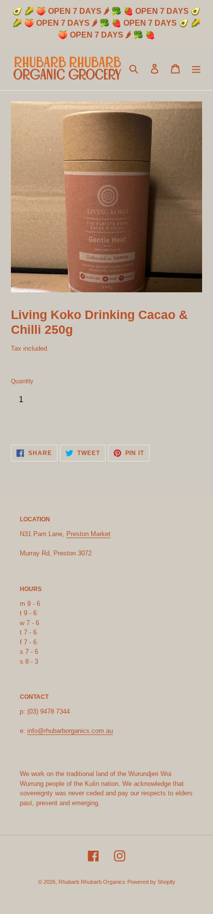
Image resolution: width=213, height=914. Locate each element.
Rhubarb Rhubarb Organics (91, 882)
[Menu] (196, 68)
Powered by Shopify (151, 882)
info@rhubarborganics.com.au (70, 730)
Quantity (22, 381)
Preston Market (88, 534)
